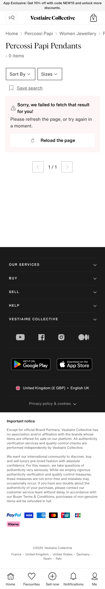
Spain (47, 558)
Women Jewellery (77, 33)
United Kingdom (37, 554)
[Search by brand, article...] (11, 18)
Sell (14, 292)
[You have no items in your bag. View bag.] (93, 18)
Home (12, 33)
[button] (93, 18)
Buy (13, 278)
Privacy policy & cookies (50, 403)
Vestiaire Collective (33, 319)
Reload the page (58, 140)
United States (63, 554)
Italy (58, 558)
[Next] (67, 166)
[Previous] (38, 166)
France (16, 554)
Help (14, 305)
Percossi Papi (38, 33)
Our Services (24, 264)
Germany (83, 554)
